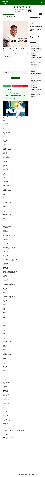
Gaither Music (39, 57)
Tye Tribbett (37, 92)
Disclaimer (28, 475)
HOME (15, 9)
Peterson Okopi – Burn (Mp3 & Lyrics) (12, 93)
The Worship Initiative (34, 87)
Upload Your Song (36, 1)
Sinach (38, 78)
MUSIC (17, 9)
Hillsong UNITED (33, 60)
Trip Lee (38, 91)
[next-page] (32, 40)
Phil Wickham (38, 76)
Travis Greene (33, 91)
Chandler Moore (38, 48)
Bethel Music (33, 44)
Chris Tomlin (39, 50)
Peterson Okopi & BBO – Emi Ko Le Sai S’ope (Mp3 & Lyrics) (16, 92)
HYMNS (26, 9)
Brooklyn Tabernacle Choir (35, 46)
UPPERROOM (33, 94)
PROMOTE (29, 9)
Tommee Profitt (38, 89)
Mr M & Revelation (33, 71)
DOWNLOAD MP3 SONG (15, 77)
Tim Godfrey (33, 89)
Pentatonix (32, 76)
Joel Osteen (39, 62)
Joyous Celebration (34, 64)
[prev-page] (31, 40)
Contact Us (37, 474)
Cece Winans (33, 48)
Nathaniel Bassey (38, 73)
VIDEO (20, 9)
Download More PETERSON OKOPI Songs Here (15, 81)
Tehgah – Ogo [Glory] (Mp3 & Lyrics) (12, 98)
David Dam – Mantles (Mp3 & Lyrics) (36, 26)
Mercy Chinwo (33, 69)
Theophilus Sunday (34, 85)
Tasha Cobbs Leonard (34, 82)
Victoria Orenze (39, 94)
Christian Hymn (33, 50)
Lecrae (37, 66)
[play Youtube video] (15, 108)
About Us (22, 474)
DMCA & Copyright (6, 3)
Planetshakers (33, 78)
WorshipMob (33, 96)
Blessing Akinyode (6, 18)
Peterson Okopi (8, 51)
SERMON (23, 9)
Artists (26, 1)
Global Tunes (21, 1)
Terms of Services (27, 474)
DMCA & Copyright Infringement (35, 475)
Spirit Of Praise (33, 80)
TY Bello (32, 92)
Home (11, 1)
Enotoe (4, 437)
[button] (41, 2)
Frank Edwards (33, 57)
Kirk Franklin (33, 66)
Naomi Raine (33, 73)
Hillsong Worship (33, 62)
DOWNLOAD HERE (15, 74)
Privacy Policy (33, 474)
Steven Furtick (39, 80)
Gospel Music (15, 1)
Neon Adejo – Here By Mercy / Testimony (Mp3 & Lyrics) (15, 95)
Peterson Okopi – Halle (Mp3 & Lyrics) (12, 97)
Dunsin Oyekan (33, 53)
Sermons (30, 1)
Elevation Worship (33, 55)
